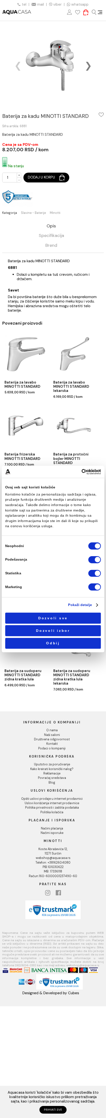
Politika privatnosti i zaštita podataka (52, 808)
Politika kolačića (51, 812)
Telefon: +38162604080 (53, 863)
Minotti (55, 213)
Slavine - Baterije (33, 213)
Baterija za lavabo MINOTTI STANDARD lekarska (71, 386)
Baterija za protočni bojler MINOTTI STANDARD (70, 458)
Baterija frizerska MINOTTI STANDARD (22, 456)
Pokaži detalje (80, 605)
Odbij (53, 643)
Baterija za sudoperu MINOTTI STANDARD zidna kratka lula (22, 675)
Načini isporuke (52, 833)
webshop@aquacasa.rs (53, 858)
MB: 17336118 (53, 871)
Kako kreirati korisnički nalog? (51, 769)
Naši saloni (52, 735)
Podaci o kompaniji (52, 748)
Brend (51, 245)
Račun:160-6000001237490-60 (53, 876)
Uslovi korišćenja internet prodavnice (52, 803)
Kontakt (52, 744)
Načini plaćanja (52, 828)
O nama (52, 730)
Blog (52, 783)
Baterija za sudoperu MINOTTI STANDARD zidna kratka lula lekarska (71, 677)
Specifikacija (51, 235)
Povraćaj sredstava (52, 778)
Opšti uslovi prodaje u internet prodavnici (52, 799)
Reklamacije (51, 773)
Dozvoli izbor (53, 631)
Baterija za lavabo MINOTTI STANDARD (22, 384)
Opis (51, 226)
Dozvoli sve (53, 618)
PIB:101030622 (53, 867)
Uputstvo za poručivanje (52, 764)
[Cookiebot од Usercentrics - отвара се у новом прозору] (81, 472)
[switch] (94, 559)
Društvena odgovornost (52, 739)
